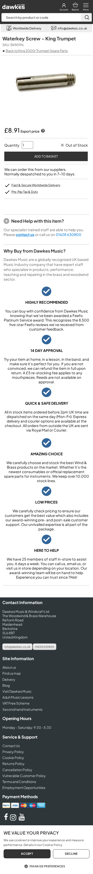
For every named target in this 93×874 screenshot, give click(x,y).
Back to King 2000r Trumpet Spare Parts (37, 50)
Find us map (11, 673)
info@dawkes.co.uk (17, 646)
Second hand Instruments (22, 709)
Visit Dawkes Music (16, 691)
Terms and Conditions (19, 781)
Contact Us (11, 746)
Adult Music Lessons (17, 697)
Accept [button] (27, 853)
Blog (6, 685)
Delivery (8, 679)
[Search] (86, 17)
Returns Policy (13, 763)
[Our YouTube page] (21, 819)
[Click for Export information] (42, 131)
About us (9, 667)
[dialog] (46, 849)
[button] (46, 866)
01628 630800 (68, 234)
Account (64, 9)
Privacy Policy (13, 751)
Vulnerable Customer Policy (24, 775)
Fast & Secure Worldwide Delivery (35, 185)
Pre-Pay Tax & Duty (24, 192)
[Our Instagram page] (14, 819)
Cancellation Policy (17, 770)
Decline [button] (71, 853)
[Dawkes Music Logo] (13, 5)
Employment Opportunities (23, 787)
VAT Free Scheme (16, 703)
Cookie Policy (13, 757)
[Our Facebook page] (6, 819)
